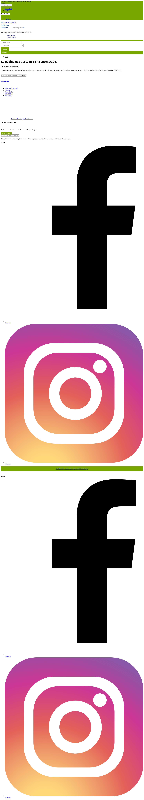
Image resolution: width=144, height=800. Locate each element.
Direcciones (8, 94)
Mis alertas (8, 95)
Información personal (11, 88)
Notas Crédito (9, 92)
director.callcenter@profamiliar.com (22, 119)
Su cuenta (5, 81)
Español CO (8, 9)
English (7, 10)
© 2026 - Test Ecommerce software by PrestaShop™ (72, 469)
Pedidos (7, 90)
